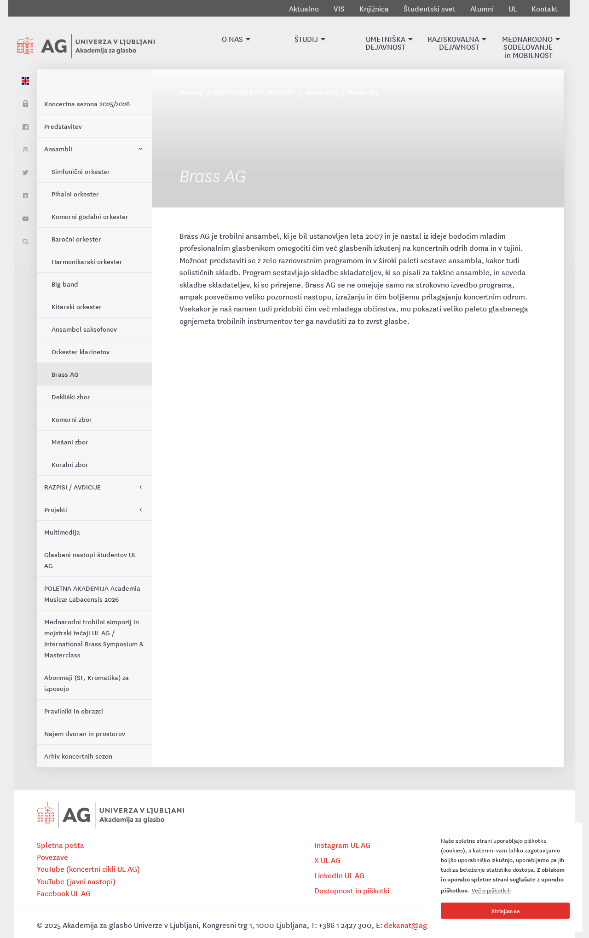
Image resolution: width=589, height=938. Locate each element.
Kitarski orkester (77, 306)
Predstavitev (63, 126)
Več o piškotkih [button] (491, 890)
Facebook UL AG (64, 892)
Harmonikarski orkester (87, 261)
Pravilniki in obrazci (73, 710)
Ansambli (58, 148)
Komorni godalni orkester (90, 216)
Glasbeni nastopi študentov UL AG (90, 560)
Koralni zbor (70, 464)
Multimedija (62, 531)
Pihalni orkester (75, 193)
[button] (232, 43)
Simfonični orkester (81, 171)
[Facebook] (25, 126)
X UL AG (327, 859)
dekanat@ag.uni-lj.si (419, 924)
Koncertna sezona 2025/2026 (87, 103)
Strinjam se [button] (505, 910)
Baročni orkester (76, 238)
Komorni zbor (72, 419)
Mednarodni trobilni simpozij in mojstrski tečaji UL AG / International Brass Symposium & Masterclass (94, 638)
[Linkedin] (25, 195)
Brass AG (65, 374)
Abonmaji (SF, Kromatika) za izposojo (86, 683)
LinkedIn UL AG (339, 874)
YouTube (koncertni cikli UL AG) (88, 868)
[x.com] (25, 172)
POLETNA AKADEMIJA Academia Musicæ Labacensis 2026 (92, 593)
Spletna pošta (60, 844)
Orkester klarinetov (81, 351)
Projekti (55, 509)
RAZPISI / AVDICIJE (72, 486)
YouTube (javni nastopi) (76, 880)
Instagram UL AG (342, 844)
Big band (65, 283)
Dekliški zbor (71, 396)
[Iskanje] (25, 241)
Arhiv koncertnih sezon (78, 755)
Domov (191, 92)
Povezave (52, 856)
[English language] (25, 80)
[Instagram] (25, 149)
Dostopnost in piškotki (351, 890)
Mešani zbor (70, 441)
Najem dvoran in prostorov (84, 733)
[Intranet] (25, 103)
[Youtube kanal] (25, 218)
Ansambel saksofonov (84, 329)
